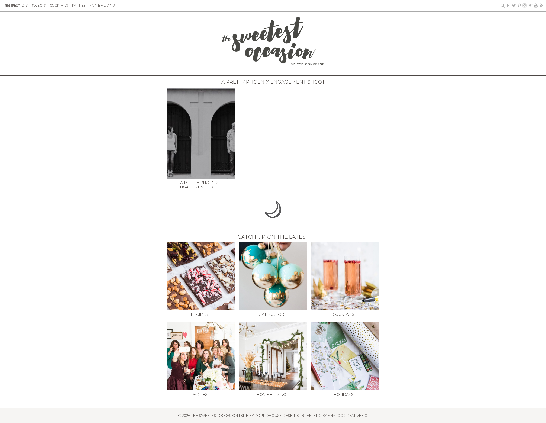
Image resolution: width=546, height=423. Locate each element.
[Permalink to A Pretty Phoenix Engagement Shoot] (201, 133)
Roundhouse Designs (277, 415)
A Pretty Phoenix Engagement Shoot (199, 185)
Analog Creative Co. (348, 415)
